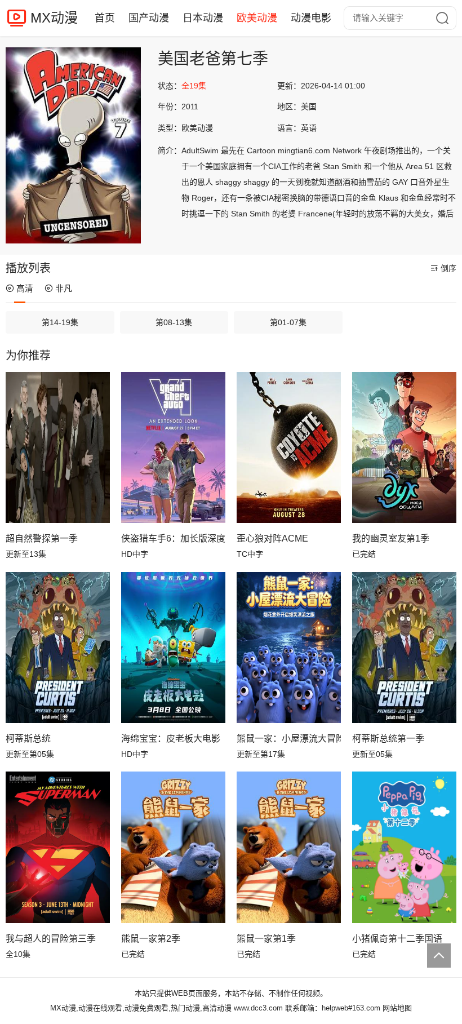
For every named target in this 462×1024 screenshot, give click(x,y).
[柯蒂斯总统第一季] (404, 647)
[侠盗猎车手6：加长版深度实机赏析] (173, 447)
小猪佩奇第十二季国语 (397, 938)
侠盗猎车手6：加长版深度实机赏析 (173, 538)
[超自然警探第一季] (58, 447)
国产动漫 (148, 18)
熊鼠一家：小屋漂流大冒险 (289, 738)
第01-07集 (288, 322)
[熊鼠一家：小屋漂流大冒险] (289, 647)
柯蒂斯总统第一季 (388, 738)
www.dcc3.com (258, 1008)
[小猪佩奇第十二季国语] (404, 847)
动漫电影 (311, 18)
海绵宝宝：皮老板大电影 (170, 738)
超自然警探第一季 (42, 538)
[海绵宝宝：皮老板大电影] (173, 647)
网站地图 (397, 1008)
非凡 (63, 288)
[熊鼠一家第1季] (289, 847)
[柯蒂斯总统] (58, 647)
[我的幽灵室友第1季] (404, 447)
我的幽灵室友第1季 (390, 538)
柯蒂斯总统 (28, 738)
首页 (105, 18)
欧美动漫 (257, 18)
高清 (24, 288)
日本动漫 (203, 18)
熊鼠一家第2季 (150, 938)
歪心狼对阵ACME (272, 538)
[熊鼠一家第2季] (173, 847)
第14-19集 (60, 322)
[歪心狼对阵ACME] (289, 447)
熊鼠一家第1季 (266, 938)
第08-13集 (174, 322)
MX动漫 (54, 17)
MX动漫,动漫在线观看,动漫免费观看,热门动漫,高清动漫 (141, 1008)
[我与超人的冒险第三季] (58, 847)
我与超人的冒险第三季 (51, 938)
